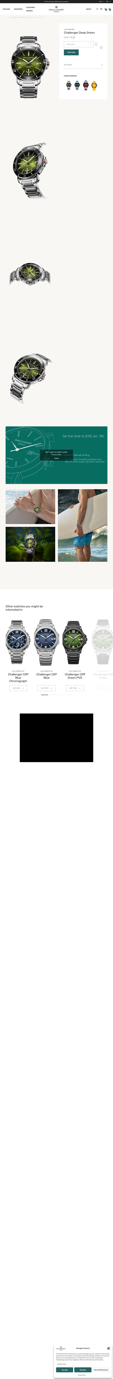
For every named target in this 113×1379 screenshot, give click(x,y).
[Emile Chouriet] (56, 9)
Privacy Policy (82, 1375)
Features (68, 65)
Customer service (30, 9)
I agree (56, 458)
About (88, 9)
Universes (18, 9)
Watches (6, 9)
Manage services (61, 1364)
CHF (100, 1)
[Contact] (101, 9)
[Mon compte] (97, 9)
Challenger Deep (24, 17)
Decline (83, 1370)
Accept (65, 1370)
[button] (108, 1348)
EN (107, 1)
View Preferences (101, 1370)
